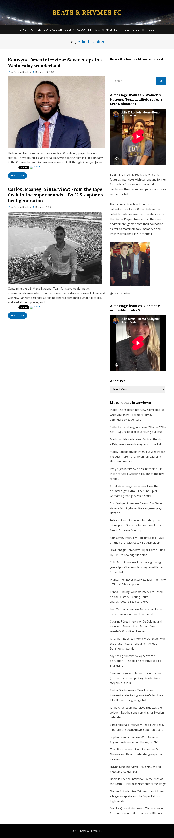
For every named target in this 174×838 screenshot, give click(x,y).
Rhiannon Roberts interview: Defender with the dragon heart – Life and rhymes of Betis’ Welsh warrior (137, 643)
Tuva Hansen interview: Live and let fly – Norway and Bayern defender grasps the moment (136, 754)
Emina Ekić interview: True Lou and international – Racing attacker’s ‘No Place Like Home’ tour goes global (136, 695)
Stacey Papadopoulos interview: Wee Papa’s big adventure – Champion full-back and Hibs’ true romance (138, 456)
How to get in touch (139, 29)
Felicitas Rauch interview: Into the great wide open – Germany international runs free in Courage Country (135, 525)
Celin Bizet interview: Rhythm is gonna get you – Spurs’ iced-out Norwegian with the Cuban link (136, 567)
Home (22, 29)
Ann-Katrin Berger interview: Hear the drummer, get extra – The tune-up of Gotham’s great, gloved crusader (134, 491)
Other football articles (51, 29)
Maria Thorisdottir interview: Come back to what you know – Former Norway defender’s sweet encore (137, 414)
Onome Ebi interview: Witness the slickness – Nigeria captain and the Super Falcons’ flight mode (137, 796)
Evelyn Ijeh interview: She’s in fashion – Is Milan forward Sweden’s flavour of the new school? (137, 474)
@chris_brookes (120, 293)
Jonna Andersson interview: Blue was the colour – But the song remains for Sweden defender (137, 712)
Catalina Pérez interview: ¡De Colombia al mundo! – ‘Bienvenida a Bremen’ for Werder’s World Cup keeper (136, 626)
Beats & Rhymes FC (87, 12)
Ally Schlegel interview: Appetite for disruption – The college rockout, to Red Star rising (135, 661)
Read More (17, 175)
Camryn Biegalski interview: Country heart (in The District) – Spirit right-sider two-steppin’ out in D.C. (137, 678)
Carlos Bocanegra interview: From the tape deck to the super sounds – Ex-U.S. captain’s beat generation (55, 195)
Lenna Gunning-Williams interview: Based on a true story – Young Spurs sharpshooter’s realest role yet (136, 597)
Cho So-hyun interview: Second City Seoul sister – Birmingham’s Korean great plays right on (136, 508)
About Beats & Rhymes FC (97, 29)
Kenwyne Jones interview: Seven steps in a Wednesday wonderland (55, 62)
